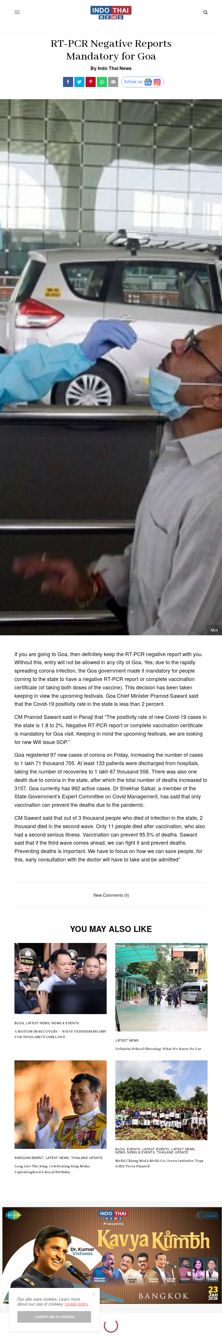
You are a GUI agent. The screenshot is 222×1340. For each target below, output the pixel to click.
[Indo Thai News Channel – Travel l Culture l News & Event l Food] (111, 12)
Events (133, 1149)
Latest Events (156, 1149)
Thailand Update (86, 1157)
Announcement (29, 1157)
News (120, 1152)
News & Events (65, 1022)
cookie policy (76, 1304)
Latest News (37, 1022)
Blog (19, 1022)
